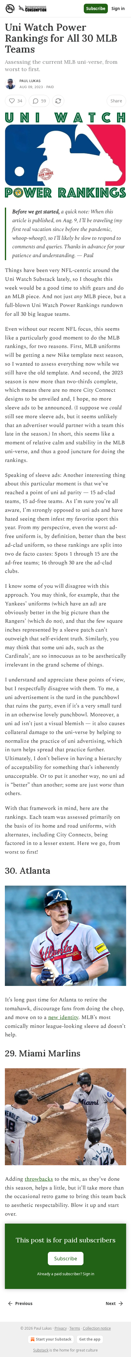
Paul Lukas (30, 81)
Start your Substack (53, 1339)
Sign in (118, 8)
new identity (63, 1017)
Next (111, 1303)
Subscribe (95, 8)
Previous (23, 1303)
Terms (74, 1328)
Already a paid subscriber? (65, 1273)
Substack (40, 1350)
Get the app (90, 1339)
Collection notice (97, 1328)
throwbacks (39, 1179)
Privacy (61, 1328)
